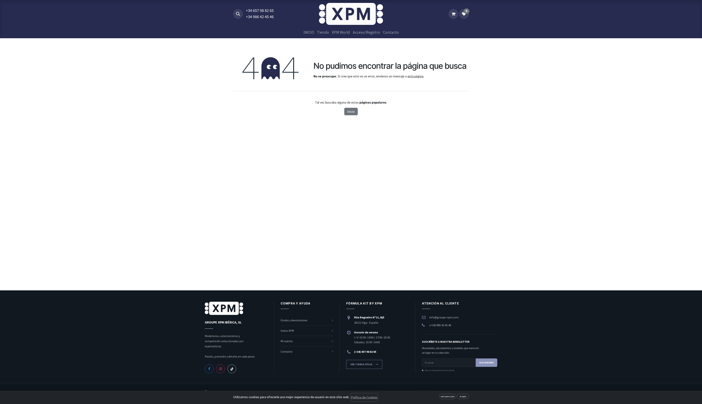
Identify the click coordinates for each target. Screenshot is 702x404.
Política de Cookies (364, 397)
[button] (238, 14)
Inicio (351, 111)
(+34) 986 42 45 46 (440, 325)
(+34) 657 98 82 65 (365, 352)
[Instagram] (220, 368)
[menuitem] (309, 32)
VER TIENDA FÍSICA (361, 364)
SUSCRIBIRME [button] (486, 362)
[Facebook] (209, 368)
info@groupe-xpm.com (443, 317)
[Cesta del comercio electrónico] (453, 14)
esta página (415, 76)
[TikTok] (231, 368)
